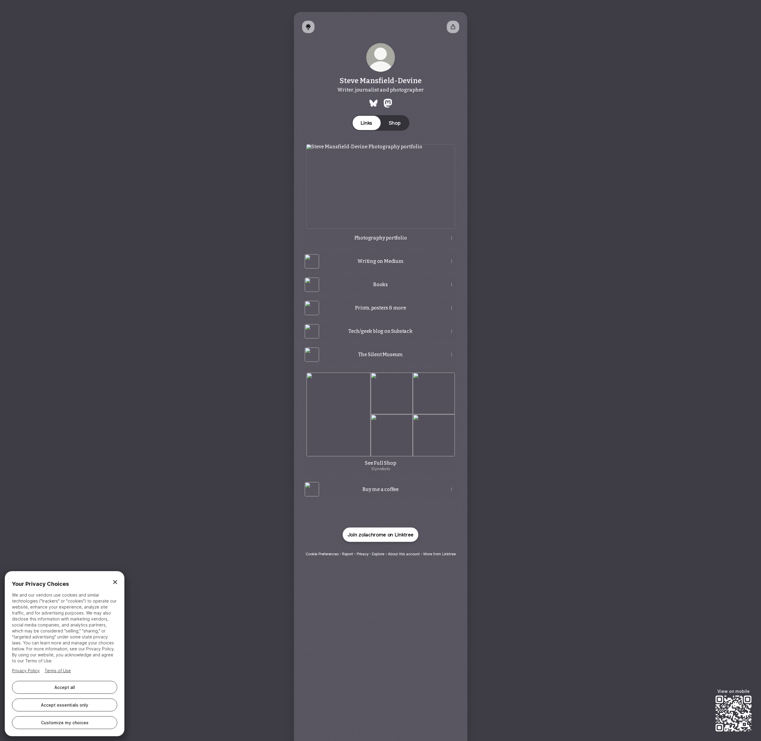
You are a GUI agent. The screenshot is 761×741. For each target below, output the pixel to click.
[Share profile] (453, 27)
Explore (378, 553)
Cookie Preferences (322, 553)
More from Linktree (439, 553)
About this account (404, 553)
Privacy (362, 553)
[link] (373, 103)
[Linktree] (308, 27)
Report (347, 553)
